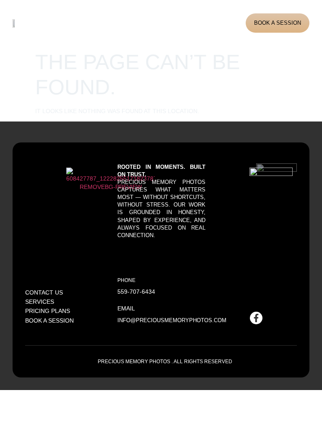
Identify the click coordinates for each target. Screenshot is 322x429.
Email (126, 308)
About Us (74, 23)
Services (107, 23)
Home (49, 23)
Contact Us (203, 23)
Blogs (172, 23)
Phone (126, 280)
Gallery (141, 23)
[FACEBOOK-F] (256, 318)
